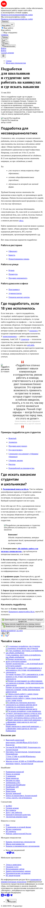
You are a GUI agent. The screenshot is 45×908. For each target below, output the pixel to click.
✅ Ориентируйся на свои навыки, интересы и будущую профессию (22, 620)
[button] (3, 48)
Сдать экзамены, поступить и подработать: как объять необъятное (23, 656)
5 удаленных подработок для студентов (22, 648)
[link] (5, 42)
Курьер (11, 270)
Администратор (15, 293)
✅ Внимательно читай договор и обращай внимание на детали (22, 627)
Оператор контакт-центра (19, 297)
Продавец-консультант (18, 446)
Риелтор (12, 464)
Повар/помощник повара (19, 259)
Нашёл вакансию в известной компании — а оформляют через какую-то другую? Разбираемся (23, 728)
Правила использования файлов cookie (17, 19)
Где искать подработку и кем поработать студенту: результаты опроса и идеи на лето (23, 717)
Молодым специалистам (16, 63)
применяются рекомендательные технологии (21, 881)
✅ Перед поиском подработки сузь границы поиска (21, 624)
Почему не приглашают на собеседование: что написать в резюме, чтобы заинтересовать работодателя (25, 689)
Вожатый (12, 438)
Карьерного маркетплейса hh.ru (21, 612)
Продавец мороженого (18, 278)
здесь (21, 221)
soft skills (30, 345)
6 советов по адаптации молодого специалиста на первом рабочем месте (21, 708)
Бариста (12, 255)
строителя (25, 339)
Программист (14, 290)
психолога (33, 331)
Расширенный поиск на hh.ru (15, 489)
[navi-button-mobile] (3, 56)
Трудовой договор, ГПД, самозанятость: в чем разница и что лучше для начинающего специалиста (24, 676)
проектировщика (10, 336)
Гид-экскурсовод (15, 450)
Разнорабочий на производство (21, 468)
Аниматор (13, 442)
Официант (13, 251)
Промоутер (13, 274)
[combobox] (11, 901)
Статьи (9, 61)
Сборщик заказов (16, 460)
